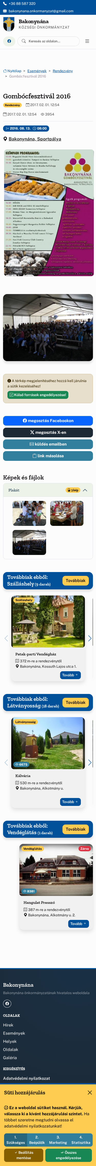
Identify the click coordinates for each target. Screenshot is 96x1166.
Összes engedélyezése (68, 1155)
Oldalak (10, 1049)
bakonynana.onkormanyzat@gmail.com (41, 11)
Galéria (10, 1057)
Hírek (8, 1025)
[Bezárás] (90, 1092)
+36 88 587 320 (22, 4)
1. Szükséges (15, 1140)
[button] (48, 212)
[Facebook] (9, 41)
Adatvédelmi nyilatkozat (26, 1078)
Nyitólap (14, 71)
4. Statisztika (80, 1140)
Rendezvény (63, 71)
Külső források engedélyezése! (39, 395)
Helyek (10, 1041)
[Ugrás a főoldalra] (9, 24)
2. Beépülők (37, 1140)
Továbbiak (76, 580)
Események (37, 71)
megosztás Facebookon (50, 420)
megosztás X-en (50, 432)
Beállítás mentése (24, 1155)
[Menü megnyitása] (87, 41)
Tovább (68, 675)
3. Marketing (58, 1140)
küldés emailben (50, 444)
